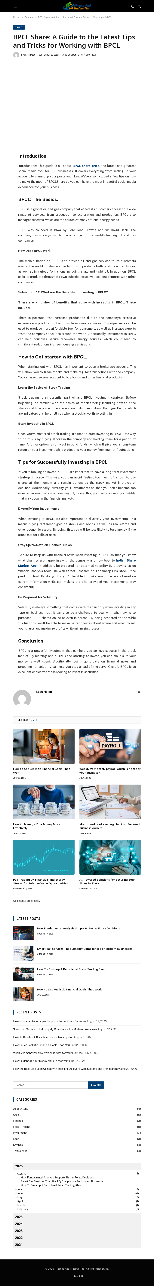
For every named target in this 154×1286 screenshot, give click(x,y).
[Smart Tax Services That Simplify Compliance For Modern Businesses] (23, 953)
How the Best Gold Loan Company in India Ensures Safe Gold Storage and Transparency (66, 1068)
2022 (19, 1237)
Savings (18, 1144)
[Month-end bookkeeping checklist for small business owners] (110, 802)
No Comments (72, 55)
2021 (19, 1244)
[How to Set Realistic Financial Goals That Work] (44, 746)
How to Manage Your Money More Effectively (36, 826)
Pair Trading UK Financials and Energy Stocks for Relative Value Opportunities (40, 881)
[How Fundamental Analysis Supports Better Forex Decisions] (23, 933)
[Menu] (16, 6)
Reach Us (79, 1276)
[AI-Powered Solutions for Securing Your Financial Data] (110, 857)
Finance (19, 27)
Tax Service (20, 1150)
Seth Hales (29, 55)
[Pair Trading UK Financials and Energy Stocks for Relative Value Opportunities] (44, 857)
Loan (16, 1138)
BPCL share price (86, 166)
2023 (19, 1230)
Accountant (20, 1108)
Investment (20, 1132)
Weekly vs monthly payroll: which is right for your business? (109, 770)
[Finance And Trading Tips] (77, 6)
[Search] (139, 6)
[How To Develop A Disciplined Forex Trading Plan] (23, 974)
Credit (17, 1114)
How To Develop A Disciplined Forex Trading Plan (71, 969)
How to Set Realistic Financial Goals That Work (41, 770)
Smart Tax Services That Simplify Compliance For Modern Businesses (84, 949)
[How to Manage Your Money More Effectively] (44, 802)
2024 (19, 1223)
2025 (19, 1216)
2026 (19, 1166)
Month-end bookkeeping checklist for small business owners (109, 826)
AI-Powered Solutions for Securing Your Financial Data (107, 881)
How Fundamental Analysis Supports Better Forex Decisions (78, 928)
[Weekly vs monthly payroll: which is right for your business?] (110, 746)
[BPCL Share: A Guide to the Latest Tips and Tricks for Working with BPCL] (77, 104)
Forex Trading (21, 1126)
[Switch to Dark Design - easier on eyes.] (132, 6)
